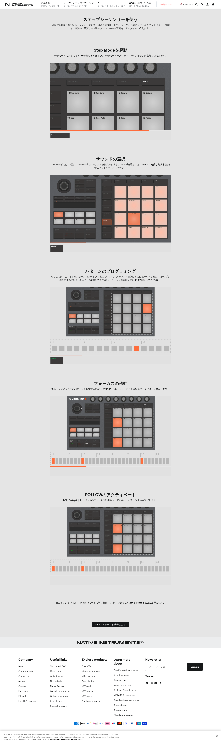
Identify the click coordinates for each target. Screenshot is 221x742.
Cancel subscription (60, 691)
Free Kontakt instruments (126, 670)
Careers (22, 686)
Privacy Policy (76, 739)
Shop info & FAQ (58, 666)
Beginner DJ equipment (125, 690)
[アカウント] (207, 4)
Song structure (121, 710)
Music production (122, 685)
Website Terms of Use (59, 739)
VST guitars (87, 691)
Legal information (27, 701)
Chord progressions (123, 715)
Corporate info (25, 671)
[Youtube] (155, 683)
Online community (59, 696)
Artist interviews (121, 675)
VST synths (87, 686)
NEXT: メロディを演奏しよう (110, 624)
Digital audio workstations (126, 700)
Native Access (57, 686)
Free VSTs (86, 666)
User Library (56, 701)
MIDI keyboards (89, 676)
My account (56, 671)
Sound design (120, 705)
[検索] (196, 4)
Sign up (195, 667)
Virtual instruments (91, 671)
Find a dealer (56, 681)
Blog (20, 666)
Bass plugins (88, 681)
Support (22, 681)
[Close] (217, 736)
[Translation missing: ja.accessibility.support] (202, 4)
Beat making (120, 680)
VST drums (87, 696)
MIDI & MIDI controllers (124, 695)
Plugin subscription (91, 701)
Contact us (23, 676)
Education (23, 696)
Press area (23, 691)
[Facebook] (146, 683)
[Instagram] (151, 683)
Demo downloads (58, 706)
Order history (56, 676)
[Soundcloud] (160, 683)
